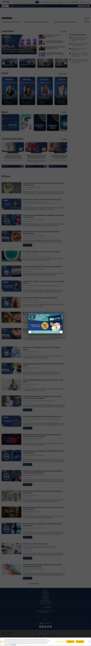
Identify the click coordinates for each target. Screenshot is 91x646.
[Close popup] (61, 314)
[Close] (88, 641)
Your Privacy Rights (60, 641)
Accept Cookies (80, 641)
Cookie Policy (13, 644)
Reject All (70, 641)
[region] (45, 641)
